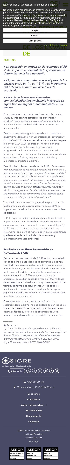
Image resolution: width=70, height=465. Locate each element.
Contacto (33, 422)
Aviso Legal (34, 441)
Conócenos (34, 394)
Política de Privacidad (33, 434)
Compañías (17, 371)
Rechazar (35, 35)
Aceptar (35, 30)
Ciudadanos (33, 399)
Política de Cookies (33, 438)
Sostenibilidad (34, 410)
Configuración (35, 41)
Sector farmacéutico (32, 405)
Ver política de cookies (55, 45)
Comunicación (33, 416)
